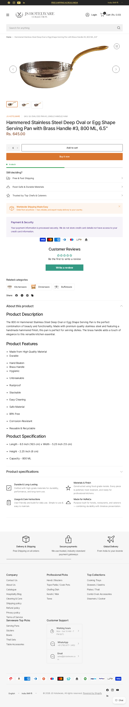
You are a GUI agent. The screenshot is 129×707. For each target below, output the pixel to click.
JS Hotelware (13, 116)
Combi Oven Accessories (99, 594)
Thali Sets (11, 639)
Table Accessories (15, 644)
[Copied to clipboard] (32, 295)
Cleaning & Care (14, 598)
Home (8, 37)
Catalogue (11, 589)
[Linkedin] (23, 2)
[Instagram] (13, 2)
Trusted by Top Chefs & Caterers (29, 195)
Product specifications (22, 471)
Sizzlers (10, 630)
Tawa (49, 598)
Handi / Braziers (54, 580)
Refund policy (13, 607)
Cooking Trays (94, 580)
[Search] (119, 27)
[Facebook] (8, 2)
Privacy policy (13, 612)
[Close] (119, 206)
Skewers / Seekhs (96, 584)
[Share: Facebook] (16, 295)
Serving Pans (12, 625)
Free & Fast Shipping (23, 178)
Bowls (9, 635)
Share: (9, 295)
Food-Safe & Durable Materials (28, 186)
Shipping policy (13, 603)
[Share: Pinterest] (27, 295)
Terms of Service (14, 617)
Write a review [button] (64, 267)
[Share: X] (22, 295)
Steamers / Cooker (96, 598)
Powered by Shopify (92, 693)
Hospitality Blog (14, 594)
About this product (19, 306)
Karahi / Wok (53, 594)
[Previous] (13, 69)
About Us (10, 584)
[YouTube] (18, 2)
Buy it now (64, 156)
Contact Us (11, 580)
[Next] (116, 69)
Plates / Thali (93, 589)
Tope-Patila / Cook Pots (58, 584)
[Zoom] (117, 46)
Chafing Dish (53, 589)
